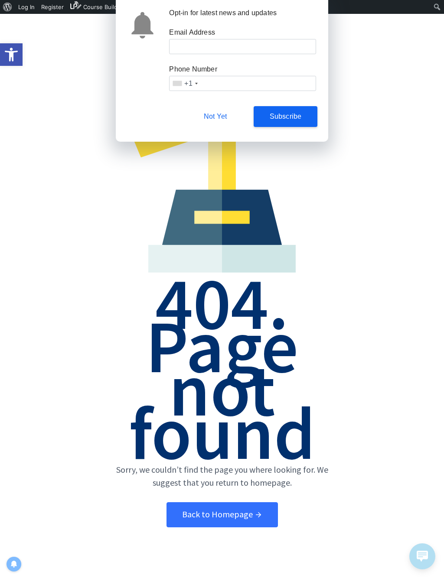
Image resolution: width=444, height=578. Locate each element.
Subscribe (286, 116)
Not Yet (215, 116)
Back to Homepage (218, 514)
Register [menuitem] (52, 6)
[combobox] (185, 83)
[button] (11, 54)
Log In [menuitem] (26, 6)
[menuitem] (7, 7)
